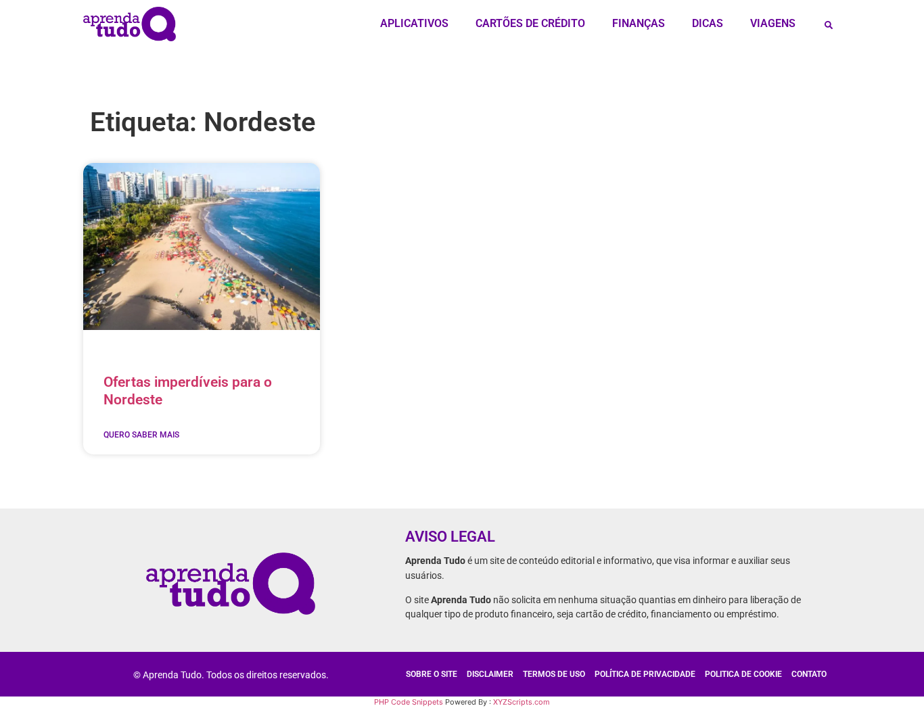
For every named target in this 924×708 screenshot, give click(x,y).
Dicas (707, 23)
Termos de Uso (554, 674)
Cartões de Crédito (530, 23)
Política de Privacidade (645, 674)
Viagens (772, 23)
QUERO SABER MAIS (141, 435)
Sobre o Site (431, 674)
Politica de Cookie (743, 674)
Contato (809, 674)
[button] (828, 25)
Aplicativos (414, 23)
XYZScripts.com (521, 702)
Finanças (638, 23)
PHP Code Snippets (408, 702)
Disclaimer (490, 674)
